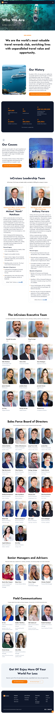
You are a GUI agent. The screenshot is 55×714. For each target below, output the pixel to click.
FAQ (46, 701)
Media (36, 697)
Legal (47, 699)
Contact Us (48, 697)
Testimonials (16, 701)
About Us (15, 697)
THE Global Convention (37, 702)
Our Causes (16, 699)
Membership (27, 697)
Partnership (27, 699)
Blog (36, 699)
